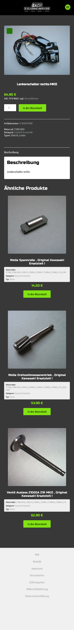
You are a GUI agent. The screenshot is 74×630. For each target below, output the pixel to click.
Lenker (22, 135)
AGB (37, 554)
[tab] (37, 152)
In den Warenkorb (32, 108)
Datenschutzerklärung (37, 596)
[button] (67, 7)
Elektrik (14, 135)
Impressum (37, 568)
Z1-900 (8, 272)
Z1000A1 (32, 272)
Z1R (60, 272)
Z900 (64, 272)
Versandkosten (31, 98)
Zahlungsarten (37, 582)
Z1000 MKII (19, 129)
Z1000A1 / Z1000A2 (43, 272)
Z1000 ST (24, 272)
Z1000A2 (54, 272)
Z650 (64, 387)
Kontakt (37, 561)
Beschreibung (11, 152)
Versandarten (37, 575)
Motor (12, 279)
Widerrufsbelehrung (37, 589)
